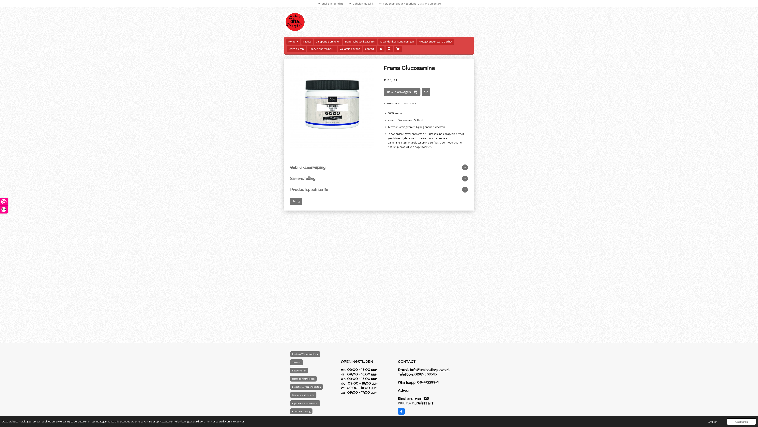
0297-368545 (425, 374)
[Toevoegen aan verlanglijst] (426, 92)
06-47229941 (428, 382)
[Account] (381, 49)
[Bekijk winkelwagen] (398, 49)
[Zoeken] (389, 49)
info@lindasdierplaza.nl (429, 369)
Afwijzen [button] (712, 421)
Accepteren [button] (741, 421)
